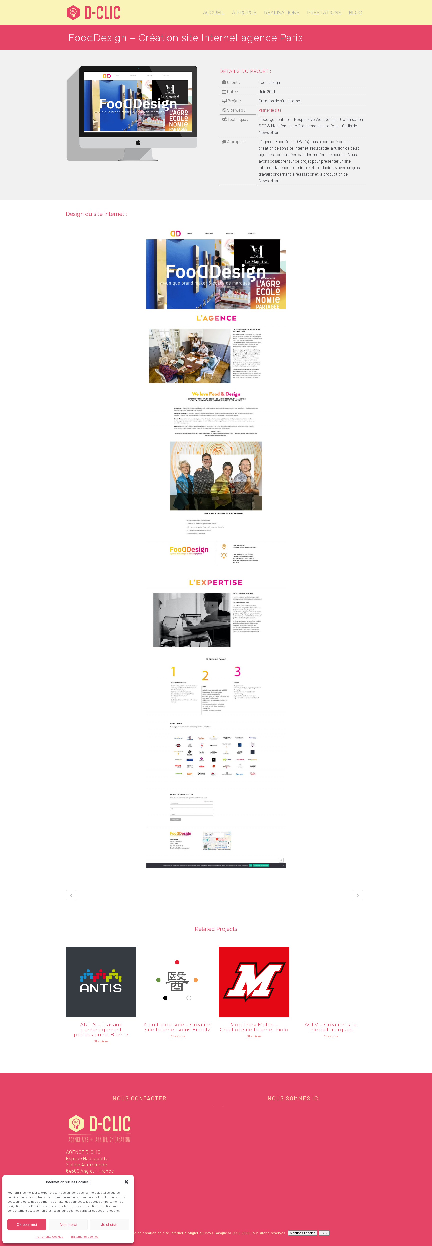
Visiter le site (270, 109)
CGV (324, 1233)
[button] (126, 1181)
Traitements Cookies (49, 1236)
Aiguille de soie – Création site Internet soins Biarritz (178, 1027)
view (101, 981)
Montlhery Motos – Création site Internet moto (254, 1027)
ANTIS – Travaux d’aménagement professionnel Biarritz (101, 1030)
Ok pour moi (27, 1224)
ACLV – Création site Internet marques (331, 1027)
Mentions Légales (303, 1233)
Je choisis (109, 1224)
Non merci (68, 1224)
